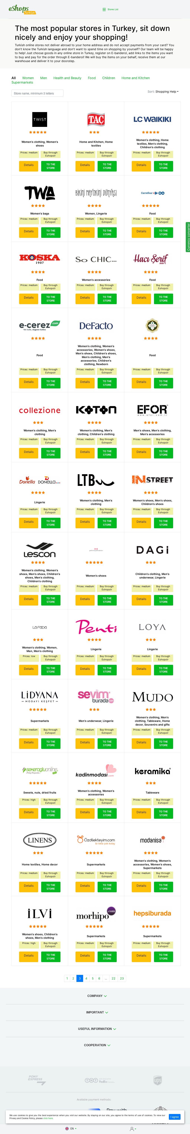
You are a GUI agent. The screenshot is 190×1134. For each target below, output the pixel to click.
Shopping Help (165, 91)
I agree (175, 1117)
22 (113, 978)
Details (29, 165)
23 (122, 978)
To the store (50, 166)
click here (48, 1118)
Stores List (113, 9)
